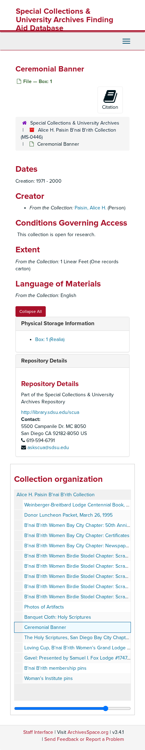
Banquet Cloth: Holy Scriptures (57, 617)
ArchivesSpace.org (88, 732)
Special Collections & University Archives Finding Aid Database (64, 20)
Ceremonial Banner (45, 627)
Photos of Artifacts (44, 607)
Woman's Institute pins (48, 678)
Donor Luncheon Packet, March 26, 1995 (68, 515)
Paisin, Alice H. (90, 208)
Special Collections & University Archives (74, 123)
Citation (110, 107)
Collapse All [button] (30, 311)
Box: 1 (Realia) (49, 339)
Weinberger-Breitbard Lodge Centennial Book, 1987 (80, 505)
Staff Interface (38, 732)
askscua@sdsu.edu (48, 447)
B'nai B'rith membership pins (55, 668)
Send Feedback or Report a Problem (84, 739)
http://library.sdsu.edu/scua (50, 412)
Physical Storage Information (57, 323)
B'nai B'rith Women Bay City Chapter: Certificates (77, 535)
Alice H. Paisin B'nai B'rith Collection (56, 495)
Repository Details (44, 360)
